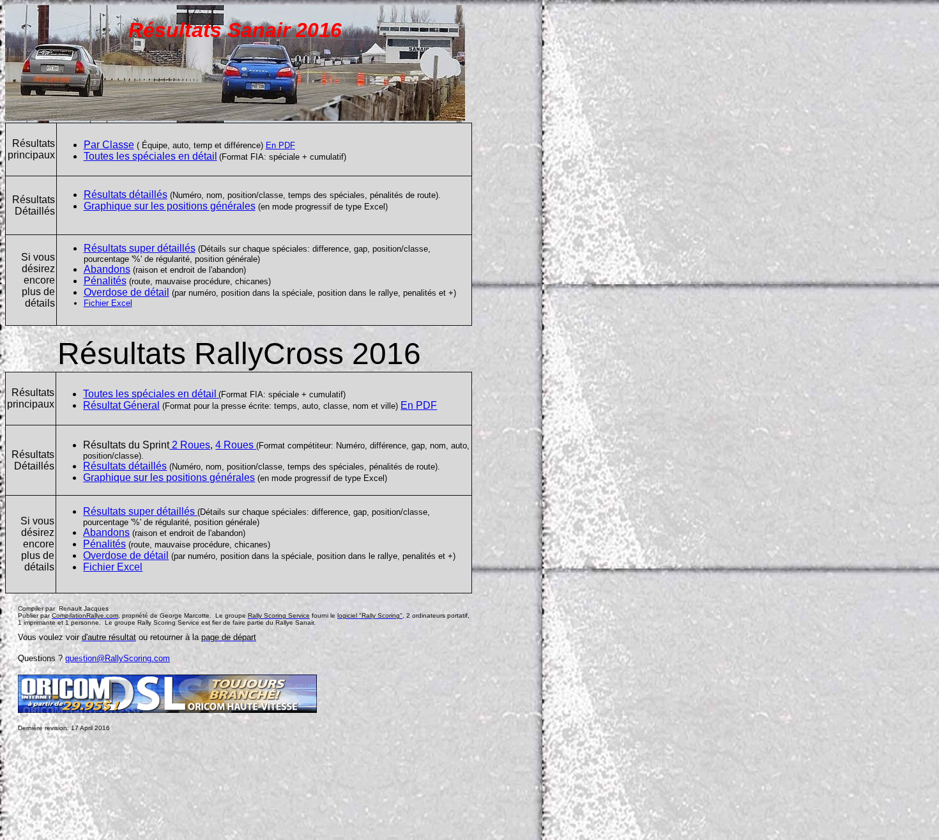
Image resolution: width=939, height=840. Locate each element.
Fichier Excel (108, 303)
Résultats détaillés (125, 194)
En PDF (280, 145)
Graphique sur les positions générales (170, 206)
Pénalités (105, 280)
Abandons (107, 269)
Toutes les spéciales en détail (150, 156)
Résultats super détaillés (139, 248)
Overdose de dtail (126, 292)
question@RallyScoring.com (117, 658)
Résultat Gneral (121, 405)
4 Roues (234, 444)
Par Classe (109, 144)
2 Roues (189, 444)
